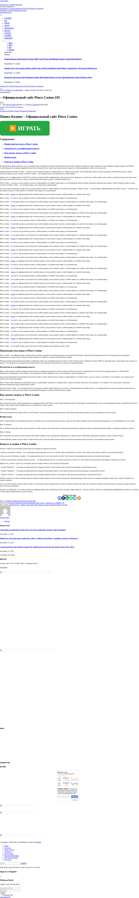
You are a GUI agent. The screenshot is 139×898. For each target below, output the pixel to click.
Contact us (8, 852)
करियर (7, 23)
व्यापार (7, 26)
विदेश (10, 46)
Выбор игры (10, 157)
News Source (9, 854)
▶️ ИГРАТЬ (25, 128)
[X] (63, 498)
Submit (23, 863)
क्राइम (10, 43)
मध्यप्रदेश (8, 18)
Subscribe (3, 12)
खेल (10, 48)
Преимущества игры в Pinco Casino (21, 144)
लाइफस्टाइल (9, 28)
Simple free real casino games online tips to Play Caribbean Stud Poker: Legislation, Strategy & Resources (50, 68)
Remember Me (8, 895)
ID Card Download (11, 858)
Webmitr (38, 842)
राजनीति (7, 36)
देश (5, 21)
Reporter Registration (11, 856)
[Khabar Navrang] (13, 10)
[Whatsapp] (71, 498)
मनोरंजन (7, 33)
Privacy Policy (9, 850)
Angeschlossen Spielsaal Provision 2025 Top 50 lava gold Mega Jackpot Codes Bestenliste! (43, 59)
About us (7, 848)
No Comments (34, 105)
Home (6, 846)
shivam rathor (10, 105)
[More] (79, 498)
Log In (3, 893)
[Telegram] (75, 498)
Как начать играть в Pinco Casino (20, 153)
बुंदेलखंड (11, 50)
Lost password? (5, 897)
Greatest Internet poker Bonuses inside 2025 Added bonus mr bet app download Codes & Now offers (48, 78)
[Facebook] (59, 498)
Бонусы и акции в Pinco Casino (19, 162)
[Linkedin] (67, 498)
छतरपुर (7, 31)
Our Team (7, 860)
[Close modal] (1, 876)
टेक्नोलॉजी (8, 38)
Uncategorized (5, 92)
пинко (13, 194)
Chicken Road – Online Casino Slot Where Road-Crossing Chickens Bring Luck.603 (38, 505)
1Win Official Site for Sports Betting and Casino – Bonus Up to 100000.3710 (37, 503)
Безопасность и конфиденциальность (21, 148)
